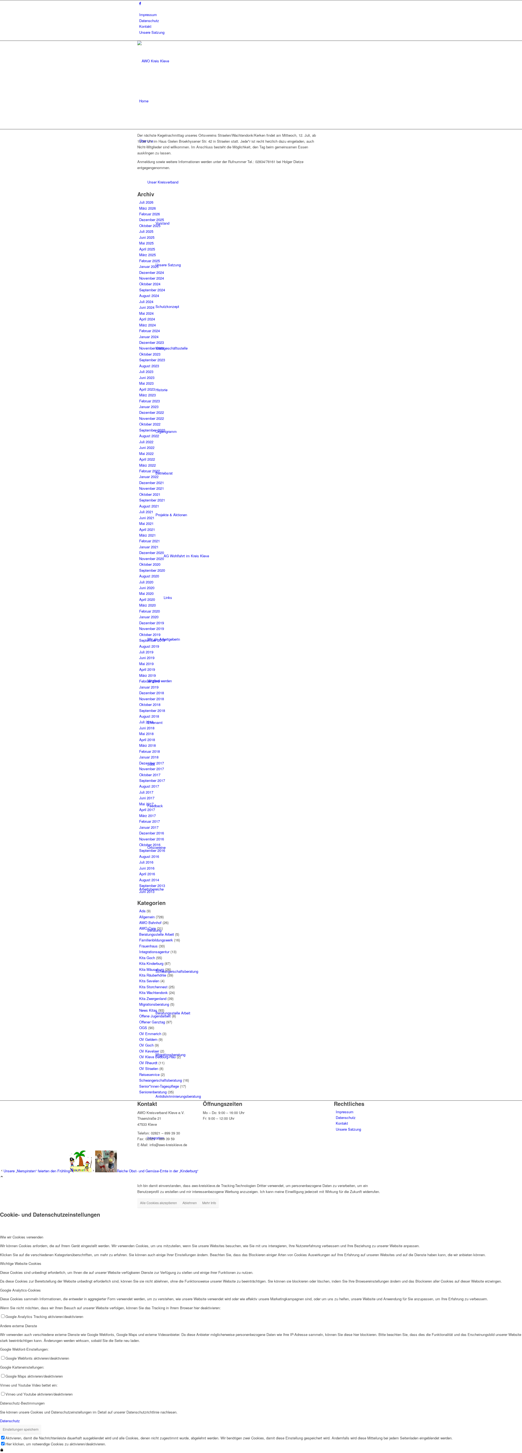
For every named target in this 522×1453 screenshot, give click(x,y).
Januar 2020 (149, 616)
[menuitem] (262, 14)
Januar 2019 (149, 687)
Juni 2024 (146, 307)
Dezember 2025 (151, 219)
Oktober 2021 (149, 494)
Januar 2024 (149, 336)
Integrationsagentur (154, 951)
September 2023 (152, 359)
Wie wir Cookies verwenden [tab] (21, 1237)
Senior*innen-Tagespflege (159, 1086)
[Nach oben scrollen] (2, 1176)
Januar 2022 (149, 476)
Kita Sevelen (149, 980)
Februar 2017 (149, 821)
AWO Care (147, 928)
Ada (142, 910)
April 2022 (147, 459)
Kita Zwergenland (152, 998)
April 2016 (147, 873)
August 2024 (149, 295)
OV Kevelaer (149, 1051)
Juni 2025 (146, 237)
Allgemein (147, 916)
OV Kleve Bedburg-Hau (157, 1056)
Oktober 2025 (149, 225)
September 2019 (152, 640)
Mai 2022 (146, 453)
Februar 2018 (149, 751)
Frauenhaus (148, 946)
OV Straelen (148, 1068)
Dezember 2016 (151, 833)
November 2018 (151, 698)
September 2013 (152, 885)
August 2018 (149, 716)
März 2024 (147, 325)
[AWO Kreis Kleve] (178, 60)
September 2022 (152, 430)
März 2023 (147, 394)
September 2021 (152, 500)
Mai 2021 (146, 523)
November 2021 (151, 488)
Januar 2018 (149, 757)
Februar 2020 (149, 611)
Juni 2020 (146, 587)
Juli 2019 (146, 651)
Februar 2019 (149, 681)
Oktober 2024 (149, 283)
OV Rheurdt (148, 1062)
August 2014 (149, 879)
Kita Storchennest (153, 986)
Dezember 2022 (151, 412)
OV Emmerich (150, 1033)
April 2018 (147, 739)
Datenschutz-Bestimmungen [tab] (22, 1403)
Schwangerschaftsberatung (160, 1080)
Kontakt (145, 26)
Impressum (148, 14)
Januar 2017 (149, 827)
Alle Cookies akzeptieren (158, 1202)
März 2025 (147, 254)
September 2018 (152, 710)
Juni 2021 (146, 517)
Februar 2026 (149, 213)
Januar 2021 (149, 546)
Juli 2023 (146, 371)
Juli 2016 (146, 862)
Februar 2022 (149, 470)
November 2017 (151, 768)
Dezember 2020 (151, 552)
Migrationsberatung (154, 1004)
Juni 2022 (146, 447)
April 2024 (147, 319)
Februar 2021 (149, 540)
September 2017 (152, 780)
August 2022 (149, 435)
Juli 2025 (146, 231)
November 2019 (151, 628)
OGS (143, 1027)
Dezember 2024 (151, 272)
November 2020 (151, 558)
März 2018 (147, 745)
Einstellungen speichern (21, 1429)
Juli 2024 (146, 301)
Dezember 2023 (151, 342)
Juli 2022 (146, 441)
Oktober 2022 (149, 424)
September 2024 (152, 289)
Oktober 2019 (149, 634)
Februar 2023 (149, 400)
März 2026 (147, 208)
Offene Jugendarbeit (155, 1015)
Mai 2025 (146, 243)
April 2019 (147, 669)
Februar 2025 (149, 260)
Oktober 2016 (149, 844)
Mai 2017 (146, 803)
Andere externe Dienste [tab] (18, 1325)
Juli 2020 (146, 582)
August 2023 (149, 365)
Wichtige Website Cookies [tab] (20, 1263)
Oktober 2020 (149, 564)
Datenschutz (149, 20)
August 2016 (149, 856)
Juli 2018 (146, 721)
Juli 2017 (146, 792)
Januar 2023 (149, 406)
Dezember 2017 (151, 763)
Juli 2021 (146, 511)
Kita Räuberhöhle (152, 975)
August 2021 (149, 506)
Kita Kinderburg (151, 963)
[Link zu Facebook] (140, 3)
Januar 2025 (149, 266)
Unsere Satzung (151, 32)
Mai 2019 (146, 663)
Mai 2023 (146, 383)
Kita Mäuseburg (151, 969)
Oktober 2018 (149, 704)
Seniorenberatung (153, 1091)
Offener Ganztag (152, 1021)
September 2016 (152, 850)
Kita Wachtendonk (153, 992)
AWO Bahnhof (150, 922)
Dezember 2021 (151, 482)
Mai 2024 (146, 313)
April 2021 (147, 529)
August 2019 (149, 646)
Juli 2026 (146, 202)
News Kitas (148, 1010)
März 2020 (147, 605)
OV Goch (146, 1045)
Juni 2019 (146, 657)
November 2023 (151, 348)
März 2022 (147, 465)
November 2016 (151, 839)
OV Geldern (148, 1039)
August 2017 (149, 786)
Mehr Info (209, 1202)
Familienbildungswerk (156, 940)
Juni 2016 (146, 868)
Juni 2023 (146, 377)
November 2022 (151, 418)
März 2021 (147, 535)
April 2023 (147, 389)
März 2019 (147, 675)
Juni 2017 (146, 797)
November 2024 (151, 278)
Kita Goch (147, 957)
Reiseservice (149, 1074)
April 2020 (147, 599)
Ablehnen (189, 1202)
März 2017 (147, 815)
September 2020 (152, 570)
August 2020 (149, 576)
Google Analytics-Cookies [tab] (20, 1290)
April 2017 (147, 809)
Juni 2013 (146, 891)
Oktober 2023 (149, 354)
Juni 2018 (146, 727)
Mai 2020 (146, 593)
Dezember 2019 (151, 622)
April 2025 (147, 249)
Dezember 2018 (151, 692)
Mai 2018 (146, 733)
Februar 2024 (149, 330)
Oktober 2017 (149, 774)
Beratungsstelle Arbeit (156, 934)
